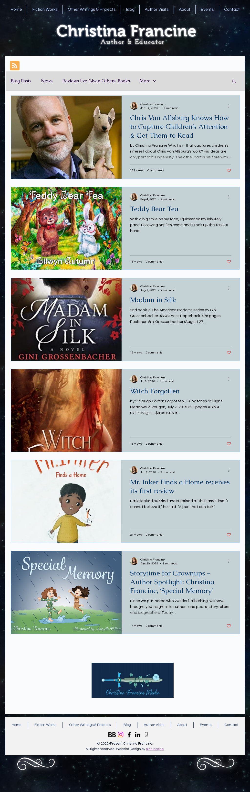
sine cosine (155, 749)
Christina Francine (126, 31)
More (145, 81)
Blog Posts (21, 81)
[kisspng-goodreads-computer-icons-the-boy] (146, 734)
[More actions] (230, 106)
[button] (44, 9)
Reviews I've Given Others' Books (96, 81)
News (46, 81)
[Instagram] (120, 734)
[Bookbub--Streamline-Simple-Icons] (112, 734)
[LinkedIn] (137, 734)
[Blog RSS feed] (15, 66)
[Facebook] (129, 734)
